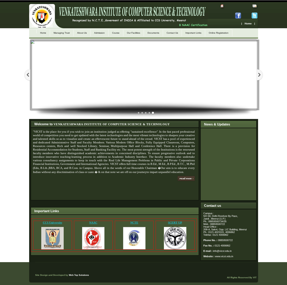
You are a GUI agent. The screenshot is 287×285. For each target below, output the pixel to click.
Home (43, 33)
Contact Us (172, 33)
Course (116, 33)
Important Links (193, 33)
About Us (82, 33)
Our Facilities (133, 33)
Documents (153, 33)
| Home (246, 23)
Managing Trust (62, 33)
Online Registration (218, 33)
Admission (99, 33)
